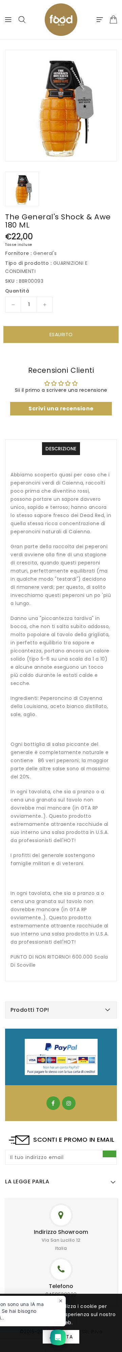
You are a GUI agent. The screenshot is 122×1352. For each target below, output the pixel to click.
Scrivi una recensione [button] (61, 408)
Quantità (17, 290)
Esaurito (61, 334)
